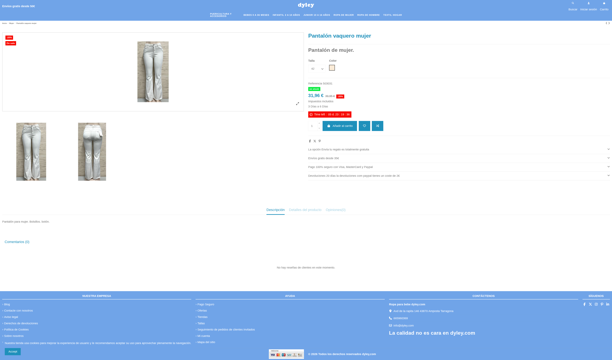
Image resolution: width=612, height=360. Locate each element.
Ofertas (202, 310)
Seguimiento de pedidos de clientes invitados (226, 329)
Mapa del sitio (206, 342)
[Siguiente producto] (609, 23)
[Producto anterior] (607, 23)
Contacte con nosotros (18, 310)
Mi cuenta (203, 336)
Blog (7, 304)
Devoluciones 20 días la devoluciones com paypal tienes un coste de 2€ (354, 175)
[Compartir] (310, 141)
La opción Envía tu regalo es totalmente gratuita (338, 149)
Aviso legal (11, 317)
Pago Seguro (205, 304)
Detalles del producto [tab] (305, 210)
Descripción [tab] (275, 210)
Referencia (315, 83)
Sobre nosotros (14, 336)
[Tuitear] (314, 141)
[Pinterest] (320, 141)
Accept (12, 351)
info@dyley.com (403, 325)
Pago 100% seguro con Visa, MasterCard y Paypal (340, 167)
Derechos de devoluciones (21, 323)
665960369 (400, 318)
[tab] (459, 149)
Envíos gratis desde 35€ (323, 158)
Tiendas (202, 317)
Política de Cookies (16, 329)
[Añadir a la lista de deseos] (364, 126)
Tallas (201, 323)
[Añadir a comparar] (377, 126)
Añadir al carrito (343, 125)
